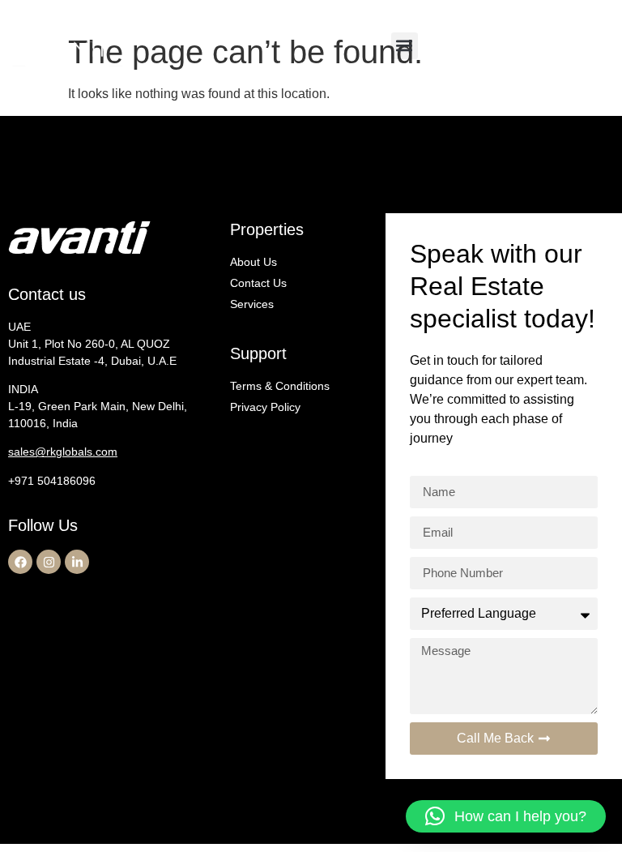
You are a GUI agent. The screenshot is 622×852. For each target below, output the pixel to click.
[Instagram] (48, 562)
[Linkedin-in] (77, 562)
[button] (404, 45)
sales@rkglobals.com (62, 451)
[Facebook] (20, 562)
